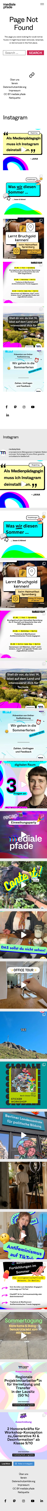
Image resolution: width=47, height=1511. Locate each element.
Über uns (14, 79)
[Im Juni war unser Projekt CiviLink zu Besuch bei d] (23, 884)
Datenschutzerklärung (14, 87)
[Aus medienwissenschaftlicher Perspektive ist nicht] (23, 1185)
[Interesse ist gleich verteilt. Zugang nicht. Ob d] (23, 326)
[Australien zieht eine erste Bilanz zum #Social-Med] (23, 149)
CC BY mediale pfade (15, 94)
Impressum (14, 90)
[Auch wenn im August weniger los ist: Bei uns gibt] (23, 282)
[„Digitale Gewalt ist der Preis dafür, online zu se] (23, 784)
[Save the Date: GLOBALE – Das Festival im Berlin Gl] (23, 1085)
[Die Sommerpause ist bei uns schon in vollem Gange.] (23, 194)
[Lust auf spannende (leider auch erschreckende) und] (23, 1285)
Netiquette (14, 98)
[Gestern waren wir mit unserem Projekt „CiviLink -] (23, 1335)
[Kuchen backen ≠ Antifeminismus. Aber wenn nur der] (23, 935)
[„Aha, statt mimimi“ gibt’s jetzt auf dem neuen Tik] (23, 1235)
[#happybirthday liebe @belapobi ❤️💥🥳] (23, 1135)
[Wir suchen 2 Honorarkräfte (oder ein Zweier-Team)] (23, 1436)
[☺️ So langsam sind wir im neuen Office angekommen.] (23, 985)
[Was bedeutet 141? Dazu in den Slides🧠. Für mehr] (23, 1035)
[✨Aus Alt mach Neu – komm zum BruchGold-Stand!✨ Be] (23, 238)
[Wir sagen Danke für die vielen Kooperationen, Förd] (23, 371)
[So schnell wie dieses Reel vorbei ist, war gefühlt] (23, 834)
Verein (14, 83)
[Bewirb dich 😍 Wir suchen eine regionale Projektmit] (23, 1385)
